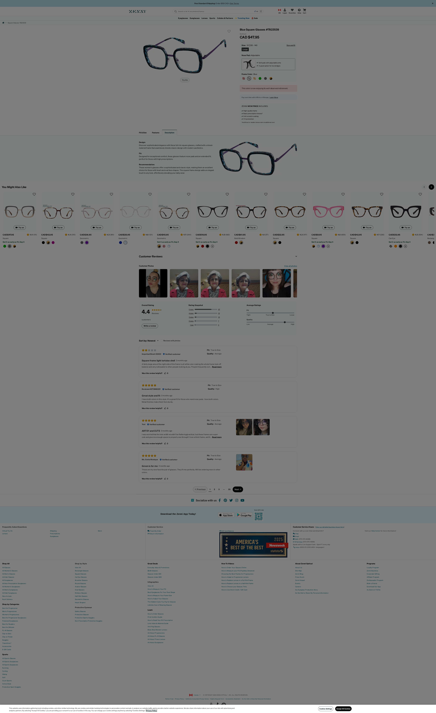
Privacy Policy (151, 710)
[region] (218, 709)
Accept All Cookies (343, 709)
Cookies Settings (325, 709)
